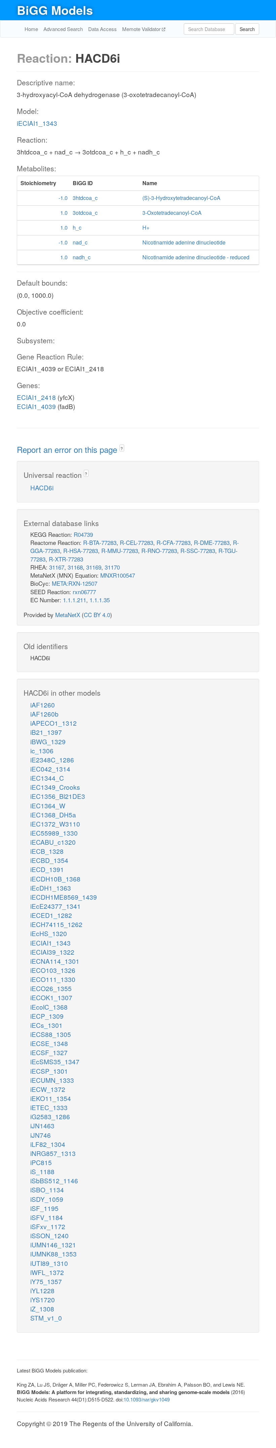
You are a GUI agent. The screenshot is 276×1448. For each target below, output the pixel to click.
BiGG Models (55, 10)
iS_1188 (42, 1171)
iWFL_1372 (47, 1272)
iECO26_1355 (51, 988)
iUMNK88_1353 (53, 1253)
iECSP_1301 (49, 1070)
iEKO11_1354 (50, 1098)
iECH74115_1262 (56, 924)
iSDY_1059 (46, 1199)
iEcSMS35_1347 (54, 1061)
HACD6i (42, 487)
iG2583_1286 (50, 1116)
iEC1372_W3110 (55, 823)
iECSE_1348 (49, 1043)
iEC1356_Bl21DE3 (57, 796)
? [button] (121, 448)
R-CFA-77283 (174, 542)
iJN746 (40, 1134)
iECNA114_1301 (54, 960)
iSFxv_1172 (47, 1226)
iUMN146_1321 (53, 1244)
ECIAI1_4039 (36, 406)
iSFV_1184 (46, 1217)
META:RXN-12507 (74, 583)
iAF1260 (42, 704)
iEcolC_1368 (49, 1006)
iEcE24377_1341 (55, 905)
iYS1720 (42, 1299)
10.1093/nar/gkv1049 (147, 1399)
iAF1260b (44, 713)
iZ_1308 (42, 1308)
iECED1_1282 (51, 915)
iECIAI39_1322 (52, 951)
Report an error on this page (68, 449)
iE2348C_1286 (52, 759)
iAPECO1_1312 (53, 722)
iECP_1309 (47, 1015)
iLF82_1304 (47, 1144)
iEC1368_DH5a (53, 814)
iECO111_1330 (52, 979)
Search (247, 29)
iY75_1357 (46, 1281)
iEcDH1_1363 (50, 887)
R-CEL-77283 (136, 542)
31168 (75, 567)
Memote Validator (142, 28)
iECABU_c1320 (53, 841)
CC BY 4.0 (97, 614)
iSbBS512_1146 (54, 1180)
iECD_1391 (47, 869)
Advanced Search (63, 28)
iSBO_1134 (47, 1189)
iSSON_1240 (49, 1235)
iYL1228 (42, 1290)
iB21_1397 (46, 731)
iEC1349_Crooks (55, 786)
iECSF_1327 (49, 1052)
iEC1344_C (47, 777)
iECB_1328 (47, 851)
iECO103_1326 (52, 970)
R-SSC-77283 (197, 550)
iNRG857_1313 (53, 1153)
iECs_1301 (46, 1025)
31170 (112, 567)
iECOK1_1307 (51, 997)
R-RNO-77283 (159, 550)
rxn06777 (84, 591)
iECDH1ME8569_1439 (63, 896)
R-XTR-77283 (66, 559)
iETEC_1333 (49, 1107)
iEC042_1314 (50, 768)
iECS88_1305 (50, 1034)
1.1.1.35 (100, 600)
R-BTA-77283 (99, 542)
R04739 (83, 534)
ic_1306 (42, 750)
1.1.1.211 (74, 600)
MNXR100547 (117, 575)
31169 (93, 567)
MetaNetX (67, 614)
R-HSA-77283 (80, 550)
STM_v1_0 (46, 1317)
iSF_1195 (44, 1208)
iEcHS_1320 (48, 933)
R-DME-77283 (212, 542)
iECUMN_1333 (52, 1079)
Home (31, 28)
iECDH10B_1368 (55, 878)
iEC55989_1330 (54, 832)
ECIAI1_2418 (36, 397)
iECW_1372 (47, 1089)
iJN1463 (42, 1125)
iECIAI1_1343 (37, 122)
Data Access (102, 28)
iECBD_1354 (49, 860)
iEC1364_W (47, 805)
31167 (56, 567)
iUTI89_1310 (49, 1263)
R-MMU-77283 (119, 550)
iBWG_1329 (48, 741)
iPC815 (41, 1162)
